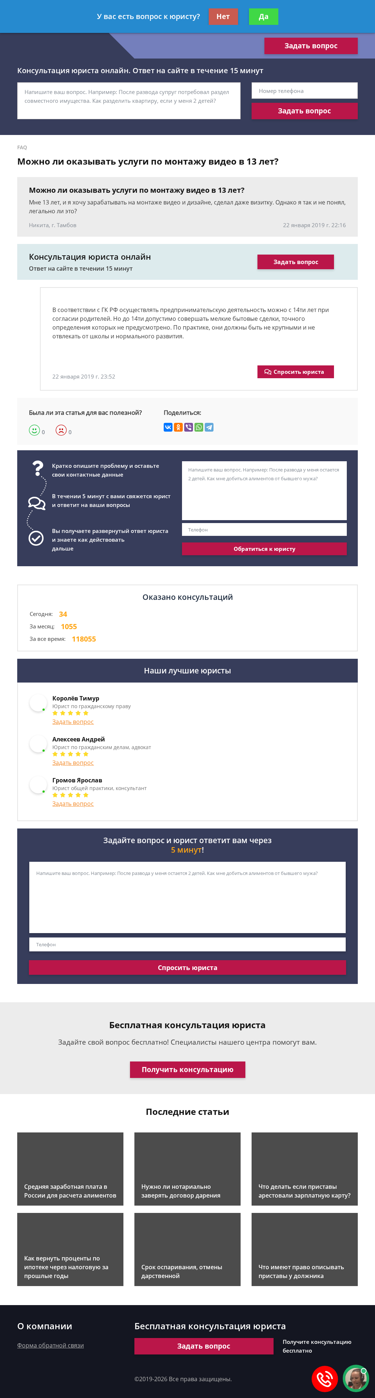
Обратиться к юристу (265, 548)
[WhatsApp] (198, 427)
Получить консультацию (188, 1069)
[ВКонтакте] (168, 427)
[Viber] (188, 427)
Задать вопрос (311, 45)
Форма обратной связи (50, 1345)
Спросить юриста (299, 371)
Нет (223, 16)
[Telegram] (209, 427)
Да (263, 16)
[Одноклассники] (178, 427)
